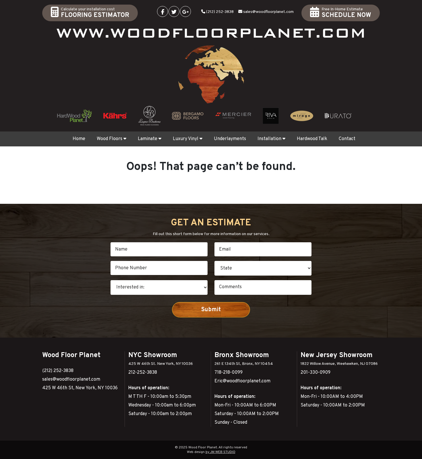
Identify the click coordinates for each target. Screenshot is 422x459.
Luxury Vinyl (185, 139)
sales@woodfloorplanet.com (268, 11)
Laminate (147, 139)
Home (79, 139)
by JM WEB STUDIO (220, 452)
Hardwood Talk (312, 139)
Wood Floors (109, 139)
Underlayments (230, 139)
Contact (347, 139)
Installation (269, 139)
